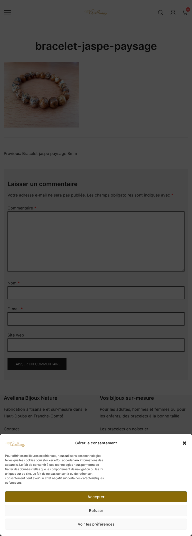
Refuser (96, 510)
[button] (184, 443)
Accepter (96, 496)
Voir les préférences (96, 524)
